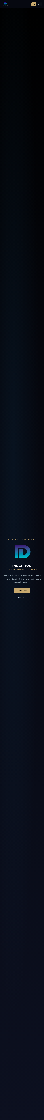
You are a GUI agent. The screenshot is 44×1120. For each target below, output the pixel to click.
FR (34, 4)
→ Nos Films (22, 591)
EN (39, 4)
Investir (22, 597)
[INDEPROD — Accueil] (5, 4)
